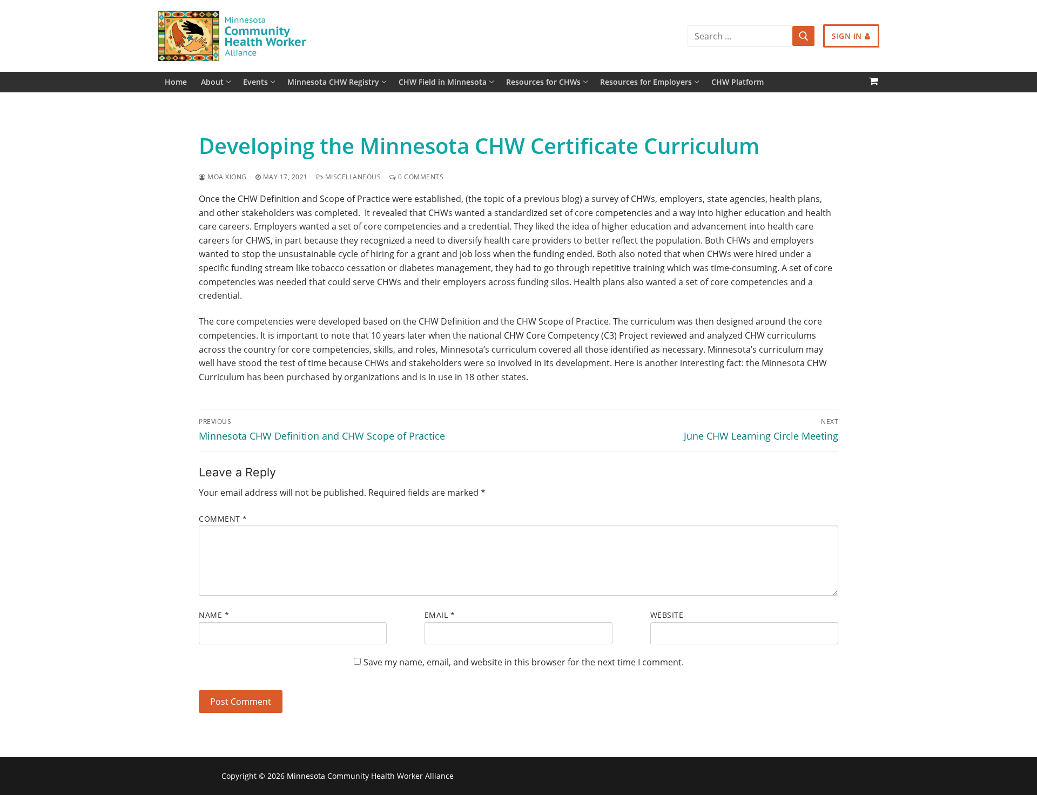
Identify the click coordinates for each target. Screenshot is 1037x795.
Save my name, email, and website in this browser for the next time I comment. (523, 662)
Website (667, 615)
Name (214, 615)
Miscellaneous (352, 177)
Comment (223, 519)
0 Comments (419, 177)
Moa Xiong (226, 177)
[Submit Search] (803, 36)
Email (440, 615)
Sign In (847, 36)
